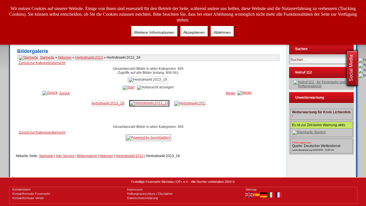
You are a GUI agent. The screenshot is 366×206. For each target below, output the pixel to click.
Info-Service (65, 156)
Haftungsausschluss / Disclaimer (150, 193)
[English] (249, 194)
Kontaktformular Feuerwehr (31, 193)
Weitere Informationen (154, 32)
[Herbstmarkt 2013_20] (193, 103)
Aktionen (64, 58)
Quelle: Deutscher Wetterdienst (316, 146)
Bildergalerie (87, 156)
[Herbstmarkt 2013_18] (105, 103)
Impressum (135, 189)
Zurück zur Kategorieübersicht (42, 63)
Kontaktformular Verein (28, 198)
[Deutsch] (264, 194)
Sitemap (250, 189)
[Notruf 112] (321, 84)
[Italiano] (271, 194)
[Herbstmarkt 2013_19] (149, 103)
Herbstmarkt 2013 (89, 58)
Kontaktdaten (21, 189)
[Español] (256, 194)
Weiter (231, 93)
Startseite (47, 58)
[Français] (279, 194)
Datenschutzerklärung (142, 198)
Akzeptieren (194, 32)
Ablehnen (222, 32)
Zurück (64, 93)
